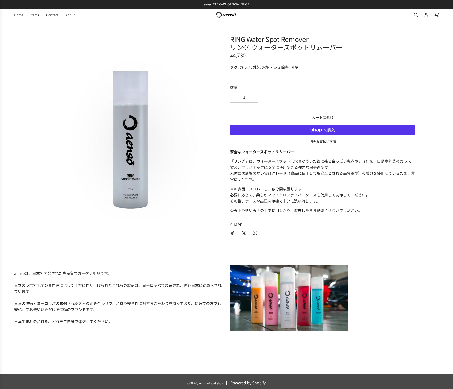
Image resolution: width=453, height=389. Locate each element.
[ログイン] (426, 15)
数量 (234, 87)
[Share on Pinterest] (255, 234)
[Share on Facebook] (232, 234)
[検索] (416, 15)
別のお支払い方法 (323, 141)
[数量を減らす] (235, 97)
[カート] (436, 15)
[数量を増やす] (253, 97)
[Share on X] (244, 234)
